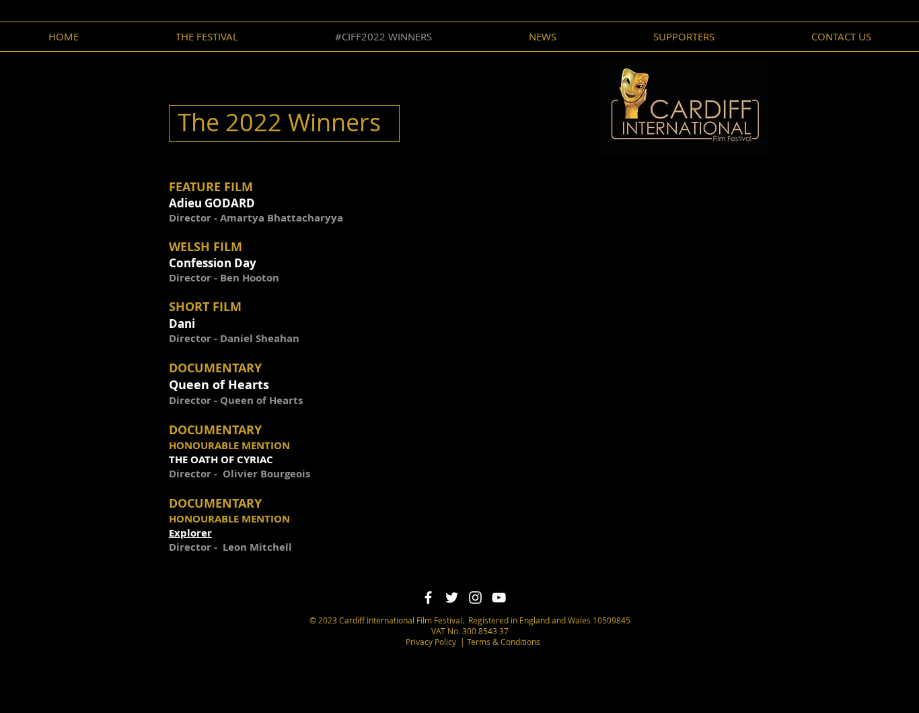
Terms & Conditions (502, 641)
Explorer (190, 533)
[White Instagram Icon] (475, 597)
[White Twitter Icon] (451, 597)
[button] (542, 36)
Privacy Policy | (435, 641)
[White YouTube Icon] (498, 597)
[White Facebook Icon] (428, 597)
